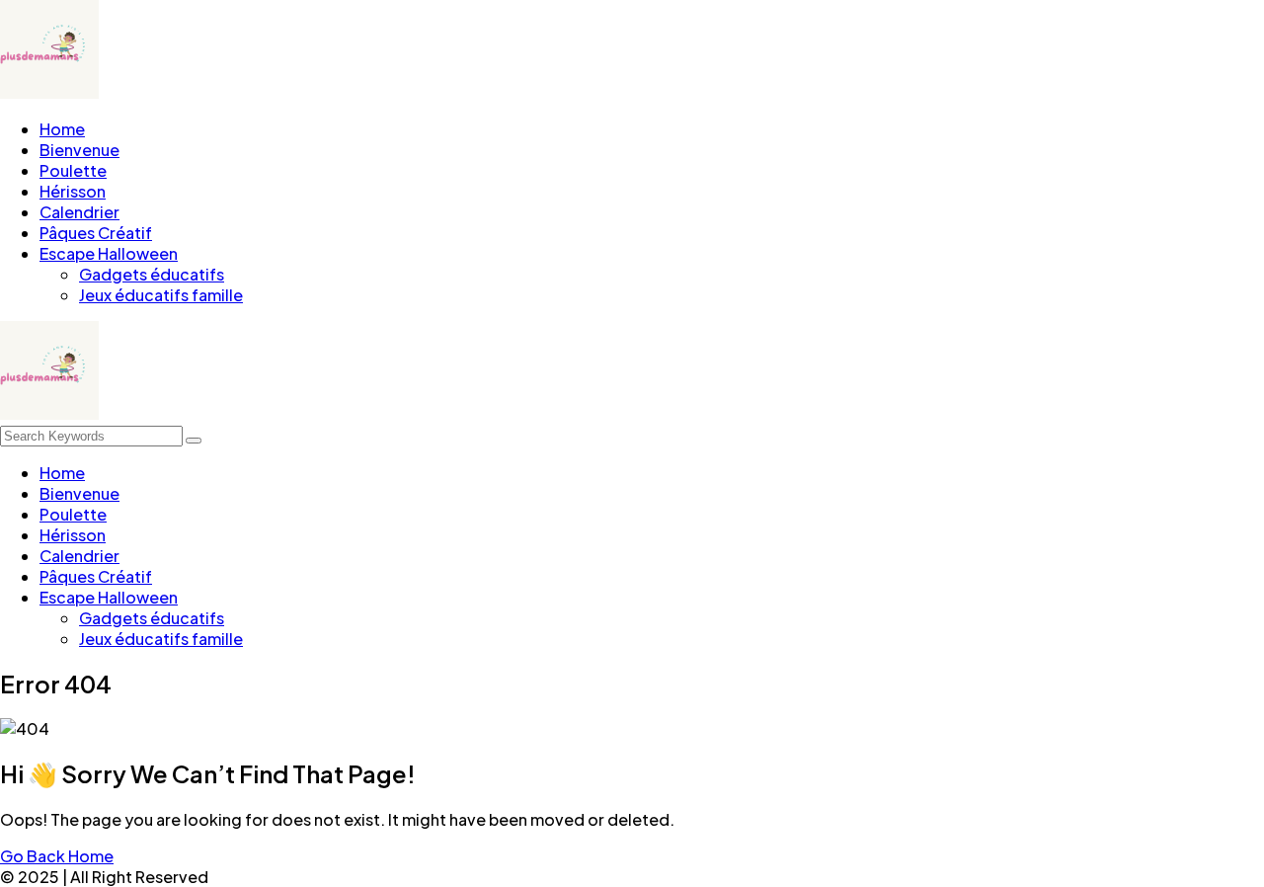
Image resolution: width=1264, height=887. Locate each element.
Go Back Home (57, 856)
